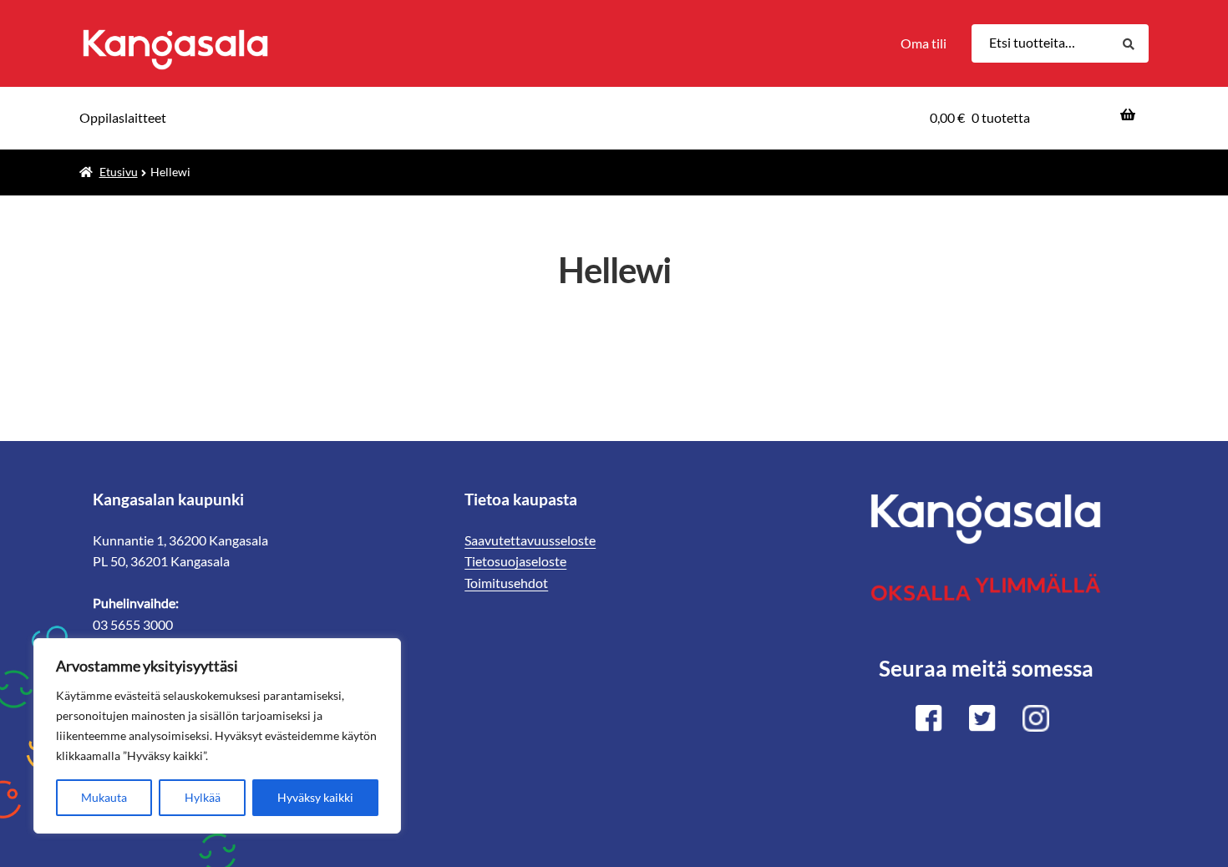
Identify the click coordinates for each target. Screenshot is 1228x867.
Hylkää (203, 797)
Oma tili (923, 43)
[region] (217, 736)
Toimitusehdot (506, 583)
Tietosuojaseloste (515, 561)
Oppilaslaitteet (122, 117)
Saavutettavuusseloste (530, 540)
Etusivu (118, 172)
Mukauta (104, 797)
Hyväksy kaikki (315, 797)
